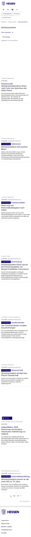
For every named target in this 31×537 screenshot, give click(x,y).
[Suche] (8, 9)
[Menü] (3, 9)
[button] (15, 32)
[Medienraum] (12, 9)
